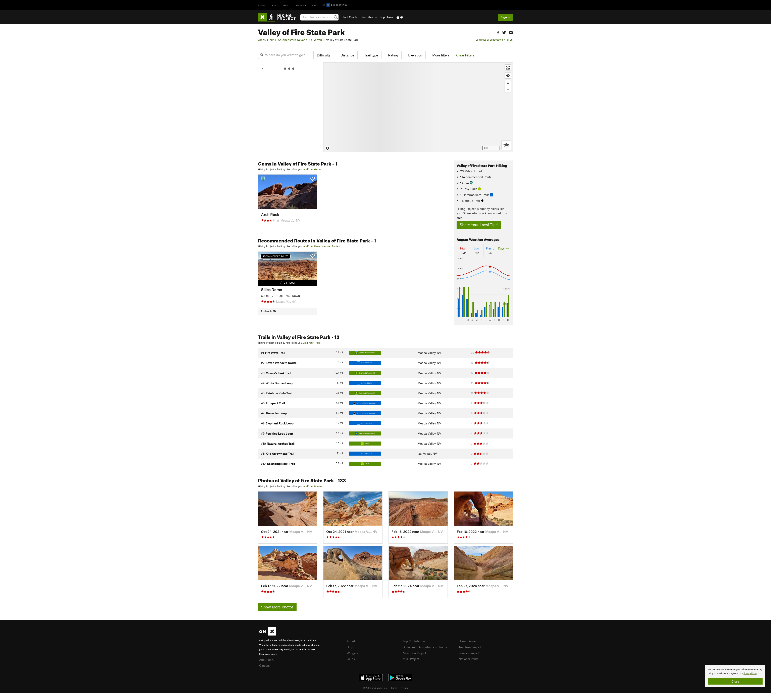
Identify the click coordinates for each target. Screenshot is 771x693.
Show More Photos (277, 607)
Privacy (404, 687)
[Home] (279, 17)
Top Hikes (386, 17)
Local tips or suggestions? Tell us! (494, 39)
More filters (441, 55)
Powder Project (469, 653)
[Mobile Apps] (400, 17)
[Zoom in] (508, 83)
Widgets (352, 653)
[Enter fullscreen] (508, 68)
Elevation (415, 55)
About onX (266, 659)
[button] (498, 32)
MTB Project (411, 659)
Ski (314, 5)
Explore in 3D (268, 311)
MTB (274, 5)
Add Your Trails (311, 342)
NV (272, 40)
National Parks (468, 659)
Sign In (505, 17)
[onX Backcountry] (334, 5)
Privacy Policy (750, 673)
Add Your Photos (312, 486)
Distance (347, 55)
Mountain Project (414, 653)
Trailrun (300, 5)
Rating (393, 55)
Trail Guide (349, 17)
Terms (394, 687)
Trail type (371, 55)
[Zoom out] (508, 89)
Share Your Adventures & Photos (425, 647)
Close (735, 681)
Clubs (351, 659)
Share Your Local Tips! (479, 224)
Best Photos (369, 17)
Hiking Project (468, 641)
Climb (262, 5)
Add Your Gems (312, 169)
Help (350, 647)
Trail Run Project (470, 647)
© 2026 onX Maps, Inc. (375, 687)
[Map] (418, 107)
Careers (264, 665)
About (351, 641)
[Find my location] (508, 75)
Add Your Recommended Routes (321, 246)
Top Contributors (414, 641)
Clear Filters (465, 55)
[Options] (506, 145)
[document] (735, 676)
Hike (285, 5)
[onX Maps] (267, 634)
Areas (262, 40)
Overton (316, 40)
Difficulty (323, 55)
